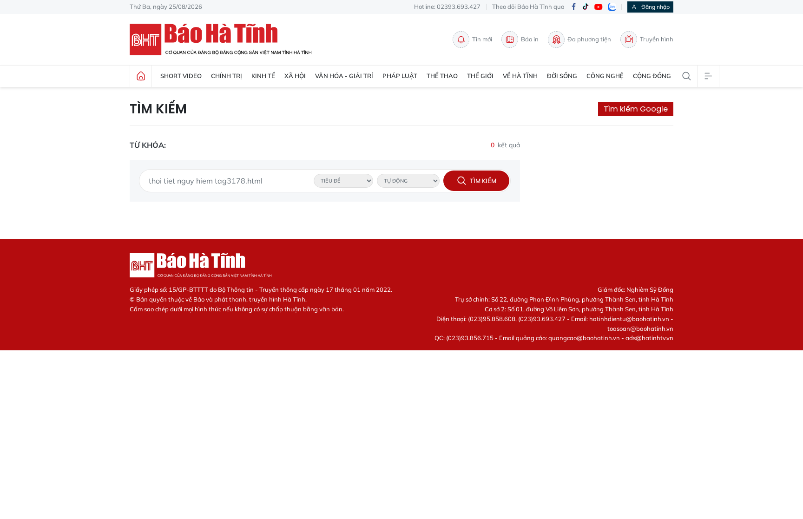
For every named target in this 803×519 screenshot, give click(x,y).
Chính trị (226, 75)
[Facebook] (573, 7)
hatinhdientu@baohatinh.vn (629, 318)
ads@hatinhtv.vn (649, 338)
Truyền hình (656, 39)
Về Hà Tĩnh (520, 75)
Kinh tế (263, 75)
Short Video (181, 75)
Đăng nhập (655, 6)
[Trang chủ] (140, 76)
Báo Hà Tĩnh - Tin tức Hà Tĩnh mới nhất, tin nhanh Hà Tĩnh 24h (225, 39)
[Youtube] (598, 7)
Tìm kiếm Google (636, 109)
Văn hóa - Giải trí (344, 75)
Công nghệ (605, 75)
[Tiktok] (585, 7)
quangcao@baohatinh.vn (584, 338)
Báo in (530, 39)
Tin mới (482, 39)
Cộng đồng (652, 75)
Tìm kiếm (158, 109)
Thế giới (480, 75)
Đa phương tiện (589, 39)
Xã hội (295, 75)
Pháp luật (399, 75)
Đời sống (562, 75)
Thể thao (442, 75)
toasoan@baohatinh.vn (640, 328)
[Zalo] (612, 7)
